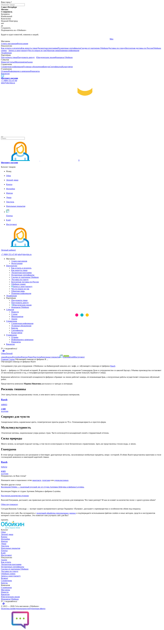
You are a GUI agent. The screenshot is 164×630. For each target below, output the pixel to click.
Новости (5, 62)
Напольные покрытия (10, 548)
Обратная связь (52, 50)
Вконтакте (59, 39)
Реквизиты (35, 71)
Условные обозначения (33, 67)
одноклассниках (61, 480)
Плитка (4, 550)
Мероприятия (21, 62)
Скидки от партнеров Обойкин (94, 48)
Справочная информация (12, 67)
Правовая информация (69, 50)
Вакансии (5, 73)
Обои (3, 532)
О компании (11, 335)
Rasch (112, 366)
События (10, 309)
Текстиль (5, 546)
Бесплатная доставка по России (139, 48)
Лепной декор (7, 534)
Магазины (5, 590)
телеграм (46, 480)
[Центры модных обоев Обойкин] (82, 135)
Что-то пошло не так (37, 50)
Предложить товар (9, 57)
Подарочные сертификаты (69, 48)
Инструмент (6, 555)
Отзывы (4, 71)
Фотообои (5, 539)
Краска (4, 537)
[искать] (2, 136)
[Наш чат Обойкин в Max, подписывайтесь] (2, 76)
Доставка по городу (116, 48)
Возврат (4, 578)
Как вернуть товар (29, 48)
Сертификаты (56, 67)
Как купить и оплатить (11, 48)
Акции (30, 62)
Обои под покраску (9, 504)
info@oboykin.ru (8, 83)
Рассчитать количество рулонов (15, 496)
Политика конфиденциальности (15, 608)
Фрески (4, 541)
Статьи (12, 62)
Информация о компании (19, 71)
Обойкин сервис (18, 284)
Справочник (11, 321)
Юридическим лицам (45, 57)
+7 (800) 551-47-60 (9, 80)
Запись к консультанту (18, 50)
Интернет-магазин (9, 78)
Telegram (5, 39)
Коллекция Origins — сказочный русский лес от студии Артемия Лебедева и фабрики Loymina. (42, 487)
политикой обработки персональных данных (56, 513)
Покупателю (11, 266)
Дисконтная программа (47, 48)
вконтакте (36, 480)
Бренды (46, 67)
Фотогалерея (22, 43)
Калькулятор (67, 67)
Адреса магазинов (9, 43)
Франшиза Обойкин (64, 57)
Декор (3, 544)
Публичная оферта (37, 608)
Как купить (6, 562)
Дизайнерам (6, 53)
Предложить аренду (26, 57)
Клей (3, 553)
